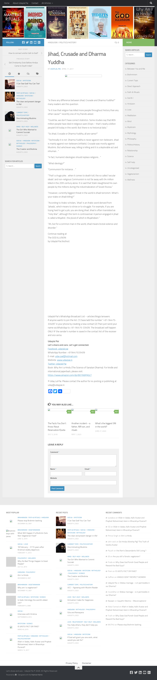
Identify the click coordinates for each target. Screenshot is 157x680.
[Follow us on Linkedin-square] (31, 42)
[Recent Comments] (28, 74)
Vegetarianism (133, 174)
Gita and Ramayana (75, 612)
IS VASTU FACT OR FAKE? (28, 626)
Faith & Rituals (22, 93)
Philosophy (31, 143)
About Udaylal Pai (20, 3)
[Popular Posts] (18, 74)
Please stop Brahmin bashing (30, 520)
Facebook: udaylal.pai (58, 348)
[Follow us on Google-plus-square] (39, 42)
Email (87, 469)
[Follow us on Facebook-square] (23, 42)
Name (53, 469)
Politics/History (67, 42)
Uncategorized (133, 168)
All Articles (46, 3)
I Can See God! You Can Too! (28, 83)
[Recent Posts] (9, 74)
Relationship (132, 150)
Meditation (131, 115)
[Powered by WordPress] (16, 675)
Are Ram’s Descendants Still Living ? (131, 550)
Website (53, 478)
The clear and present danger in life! (82, 536)
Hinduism (52, 42)
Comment (54, 452)
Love (129, 109)
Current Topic (22, 112)
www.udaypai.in (64, 360)
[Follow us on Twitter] (27, 42)
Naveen (111, 601)
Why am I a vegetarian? (27, 587)
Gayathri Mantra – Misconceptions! (131, 601)
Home (6, 3)
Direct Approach (133, 86)
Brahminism (132, 74)
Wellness (34, 127)
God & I (19, 81)
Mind (18, 127)
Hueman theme (36, 675)
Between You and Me (136, 69)
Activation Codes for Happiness (80, 600)
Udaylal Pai (55, 69)
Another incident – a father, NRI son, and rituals (81, 426)
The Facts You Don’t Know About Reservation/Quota (57, 426)
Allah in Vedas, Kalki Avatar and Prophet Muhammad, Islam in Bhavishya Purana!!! (34, 644)
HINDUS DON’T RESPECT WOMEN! (131, 577)
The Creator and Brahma (26, 149)
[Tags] (37, 74)
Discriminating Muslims (26, 118)
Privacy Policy (72, 663)
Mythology (20, 98)
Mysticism (27, 81)
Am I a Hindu (23, 575)
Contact (35, 3)
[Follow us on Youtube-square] (35, 42)
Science (19, 146)
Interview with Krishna (27, 614)
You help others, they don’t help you (82, 625)
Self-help (25, 127)
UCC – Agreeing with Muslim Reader (82, 587)
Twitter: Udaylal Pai (57, 363)
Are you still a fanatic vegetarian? (126, 556)
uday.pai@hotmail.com (66, 356)
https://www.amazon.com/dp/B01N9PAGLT (70, 375)
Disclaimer (86, 663)
